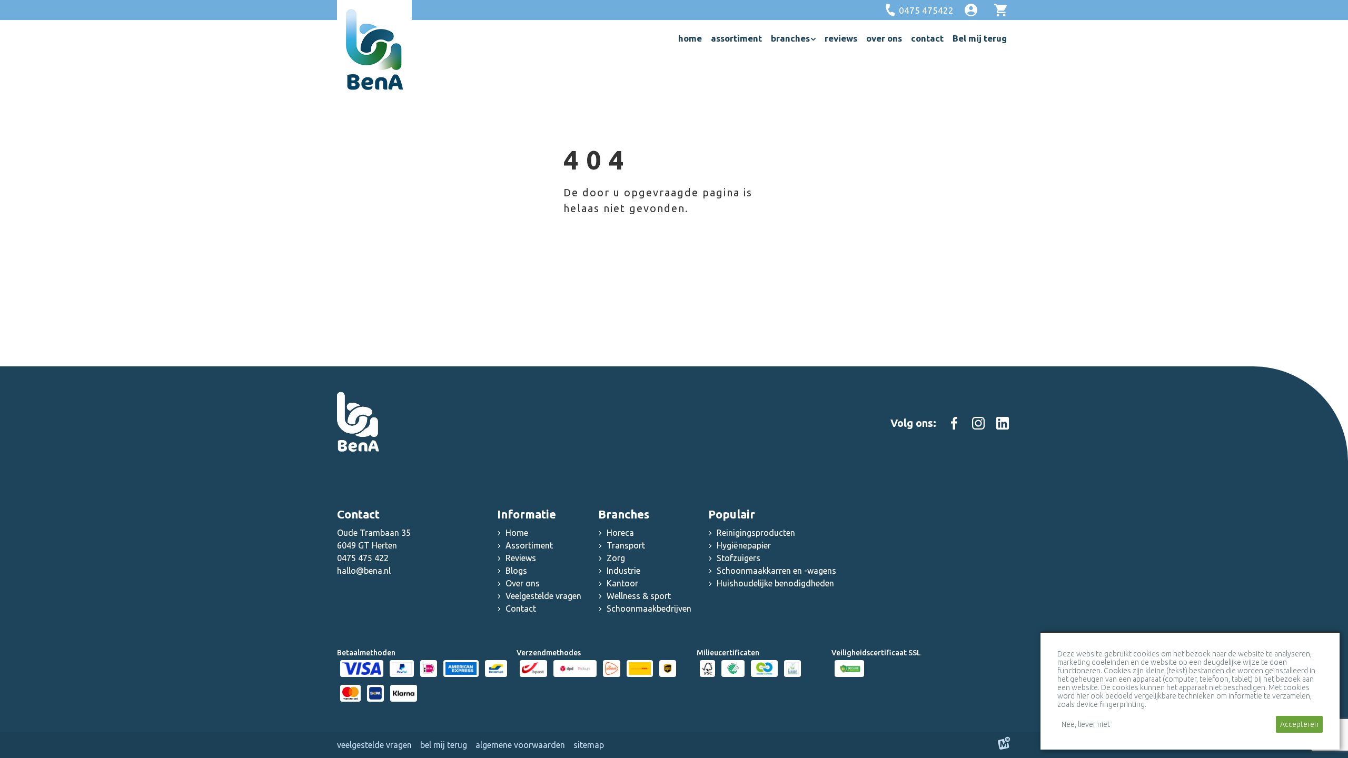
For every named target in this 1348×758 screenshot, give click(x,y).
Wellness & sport (639, 596)
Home (517, 532)
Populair (731, 514)
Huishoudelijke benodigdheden (775, 583)
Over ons (523, 583)
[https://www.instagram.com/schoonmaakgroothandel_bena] (978, 423)
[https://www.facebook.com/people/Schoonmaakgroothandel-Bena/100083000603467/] (954, 423)
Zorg (616, 558)
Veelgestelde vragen (543, 596)
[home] (374, 49)
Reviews (521, 558)
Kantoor (622, 583)
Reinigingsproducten (756, 532)
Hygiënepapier (744, 545)
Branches (623, 514)
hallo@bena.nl (364, 570)
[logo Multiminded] (1004, 745)
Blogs (516, 570)
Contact (521, 608)
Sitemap (588, 745)
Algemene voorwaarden (520, 745)
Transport (626, 545)
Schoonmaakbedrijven (649, 608)
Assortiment (529, 545)
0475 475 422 (363, 558)
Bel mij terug (443, 745)
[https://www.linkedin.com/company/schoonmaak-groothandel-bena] (1002, 423)
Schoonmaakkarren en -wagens (776, 570)
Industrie (623, 570)
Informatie (526, 514)
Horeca (620, 532)
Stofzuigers (738, 558)
